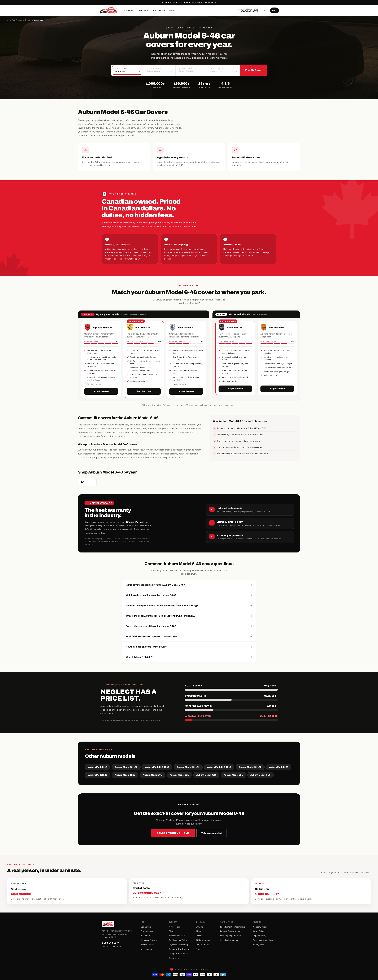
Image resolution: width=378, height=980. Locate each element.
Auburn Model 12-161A (219, 767)
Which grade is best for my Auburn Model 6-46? (189, 595)
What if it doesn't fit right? (189, 657)
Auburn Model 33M (206, 775)
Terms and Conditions (263, 940)
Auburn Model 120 (278, 767)
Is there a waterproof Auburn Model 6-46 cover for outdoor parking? (189, 605)
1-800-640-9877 (110, 943)
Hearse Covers (147, 944)
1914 (87, 481)
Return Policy (258, 931)
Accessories (146, 949)
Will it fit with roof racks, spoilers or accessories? (189, 636)
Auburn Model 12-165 (250, 767)
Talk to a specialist (211, 833)
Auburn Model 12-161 (188, 767)
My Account (174, 926)
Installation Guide (177, 935)
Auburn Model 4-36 (260, 775)
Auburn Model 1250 (125, 775)
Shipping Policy (259, 935)
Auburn (28, 20)
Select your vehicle (173, 833)
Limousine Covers (149, 940)
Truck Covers (143, 10)
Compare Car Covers (179, 949)
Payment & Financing (178, 944)
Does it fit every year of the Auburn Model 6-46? (189, 626)
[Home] (8, 20)
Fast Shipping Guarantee (231, 935)
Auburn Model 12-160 (126, 767)
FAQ (171, 931)
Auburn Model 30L (152, 775)
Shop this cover (101, 391)
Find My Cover (253, 70)
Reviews (199, 935)
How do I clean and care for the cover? (189, 646)
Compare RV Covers (178, 953)
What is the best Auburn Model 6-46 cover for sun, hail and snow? (189, 615)
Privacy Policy (259, 944)
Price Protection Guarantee (232, 926)
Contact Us (174, 958)
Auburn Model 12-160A (157, 767)
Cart (274, 10)
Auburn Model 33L (179, 775)
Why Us (199, 926)
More (172, 10)
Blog (198, 949)
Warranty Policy (260, 926)
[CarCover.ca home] (108, 10)
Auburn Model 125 (97, 775)
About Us (200, 931)
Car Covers (127, 10)
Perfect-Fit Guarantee (230, 931)
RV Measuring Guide (178, 940)
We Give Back (202, 944)
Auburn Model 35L (233, 775)
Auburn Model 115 (97, 767)
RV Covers (159, 10)
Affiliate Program (203, 940)
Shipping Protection (229, 940)
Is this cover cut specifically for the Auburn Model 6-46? (189, 585)
